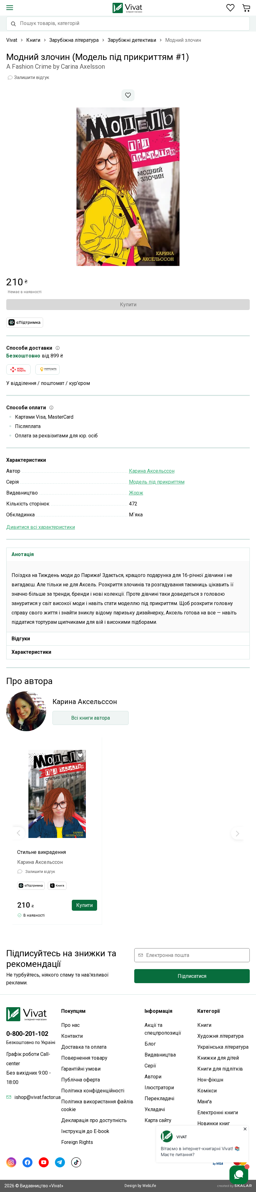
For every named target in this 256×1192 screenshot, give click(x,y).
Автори (153, 1077)
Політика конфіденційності (92, 1091)
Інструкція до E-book (85, 1131)
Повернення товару (84, 1058)
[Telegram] (60, 1162)
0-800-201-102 (27, 1033)
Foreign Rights (77, 1142)
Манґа (204, 1102)
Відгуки (21, 639)
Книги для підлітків (220, 1069)
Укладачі (155, 1109)
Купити (128, 305)
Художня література (220, 1036)
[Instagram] (11, 1162)
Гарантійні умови (81, 1069)
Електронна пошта (167, 955)
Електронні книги (217, 1113)
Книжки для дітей (218, 1058)
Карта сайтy (158, 1120)
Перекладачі (159, 1098)
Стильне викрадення (41, 852)
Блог (150, 1044)
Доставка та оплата (83, 1047)
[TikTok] (76, 1162)
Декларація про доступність (94, 1120)
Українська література (223, 1047)
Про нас (70, 1025)
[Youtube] (44, 1162)
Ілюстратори (159, 1088)
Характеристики (31, 652)
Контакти (72, 1036)
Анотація (23, 554)
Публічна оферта (80, 1080)
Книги (204, 1025)
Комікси (207, 1091)
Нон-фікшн (210, 1080)
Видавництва (160, 1055)
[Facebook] (27, 1162)
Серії (150, 1066)
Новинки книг (213, 1123)
